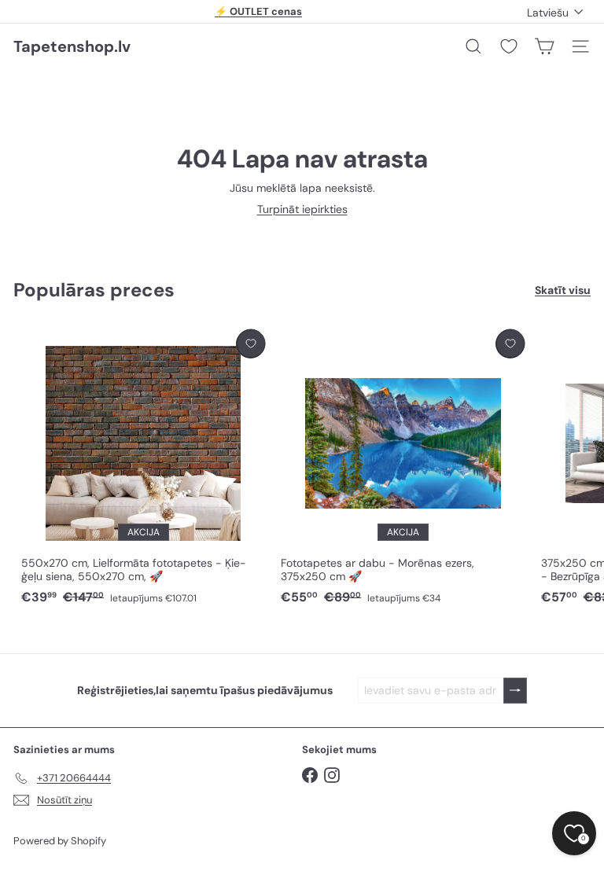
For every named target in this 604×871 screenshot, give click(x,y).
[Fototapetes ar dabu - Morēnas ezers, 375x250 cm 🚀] (403, 468)
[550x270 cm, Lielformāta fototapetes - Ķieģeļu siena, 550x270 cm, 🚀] (143, 468)
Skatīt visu (563, 290)
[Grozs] (544, 46)
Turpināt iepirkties (302, 209)
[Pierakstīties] (515, 691)
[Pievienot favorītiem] (250, 343)
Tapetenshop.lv (72, 46)
